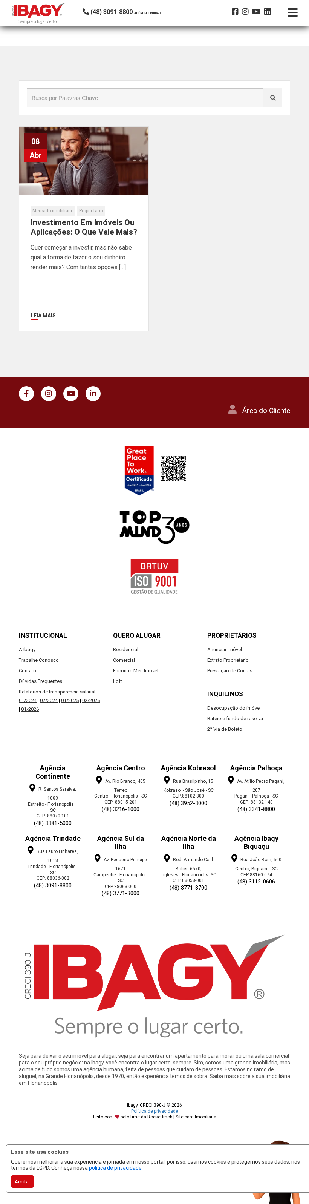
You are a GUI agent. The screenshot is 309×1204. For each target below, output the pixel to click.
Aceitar (22, 1181)
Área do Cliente (266, 410)
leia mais (43, 316)
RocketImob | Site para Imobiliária (181, 1117)
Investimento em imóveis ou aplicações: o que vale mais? (84, 227)
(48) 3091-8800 (53, 885)
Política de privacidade (154, 1111)
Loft (117, 681)
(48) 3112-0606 (256, 881)
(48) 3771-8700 (188, 887)
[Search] (272, 97)
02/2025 (91, 700)
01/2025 (70, 700)
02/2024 (49, 700)
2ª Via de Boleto (224, 729)
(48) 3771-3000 (120, 893)
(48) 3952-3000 (188, 803)
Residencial (125, 649)
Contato (27, 670)
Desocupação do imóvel (234, 708)
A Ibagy (27, 649)
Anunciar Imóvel (224, 649)
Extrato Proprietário (228, 660)
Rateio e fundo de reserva (235, 718)
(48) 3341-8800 (256, 809)
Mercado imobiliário (52, 210)
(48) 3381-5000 (53, 823)
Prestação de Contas (229, 670)
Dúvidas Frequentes (40, 681)
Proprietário (91, 210)
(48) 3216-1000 (120, 809)
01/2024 (28, 700)
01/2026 (30, 709)
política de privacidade (115, 1168)
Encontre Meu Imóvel (135, 670)
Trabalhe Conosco (39, 660)
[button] (134, 11)
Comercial (124, 660)
